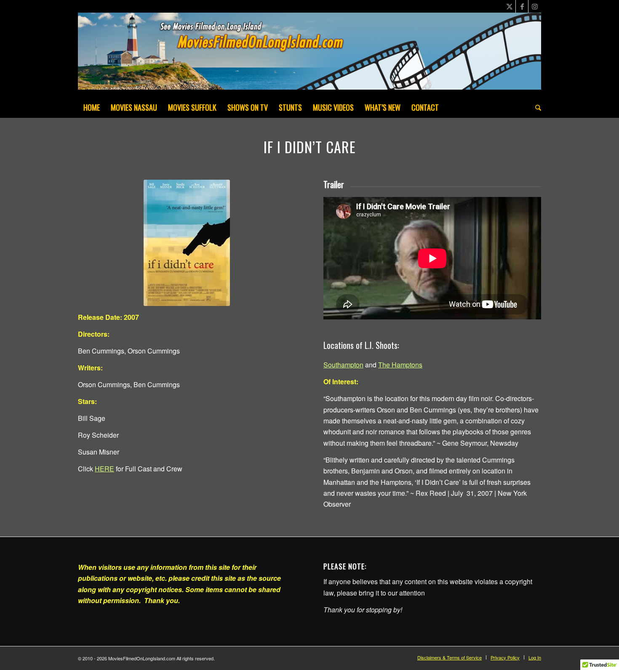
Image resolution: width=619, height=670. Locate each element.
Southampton (343, 365)
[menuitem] (91, 107)
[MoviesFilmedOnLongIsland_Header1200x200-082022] (309, 55)
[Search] (535, 107)
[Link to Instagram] (534, 6)
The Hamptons (400, 365)
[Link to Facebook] (522, 6)
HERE (104, 468)
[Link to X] (509, 6)
